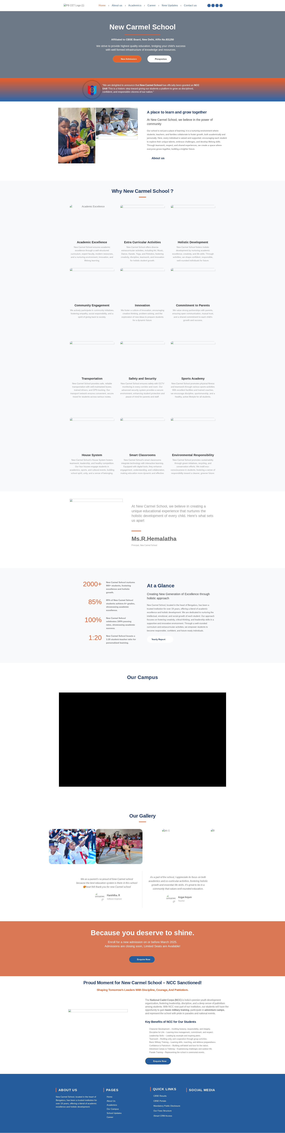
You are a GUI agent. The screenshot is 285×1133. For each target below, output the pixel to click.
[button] (142, 739)
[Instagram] (217, 5)
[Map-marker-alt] (213, 5)
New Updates (170, 5)
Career (152, 5)
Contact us (190, 5)
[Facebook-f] (209, 5)
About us (117, 5)
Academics (134, 5)
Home (102, 5)
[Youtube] (221, 5)
